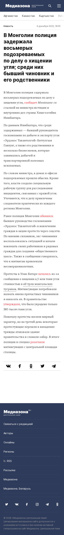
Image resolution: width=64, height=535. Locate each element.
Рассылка (9, 470)
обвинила (46, 216)
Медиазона (10, 479)
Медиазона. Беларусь (17, 488)
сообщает (30, 102)
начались (44, 274)
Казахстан (28, 15)
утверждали (12, 304)
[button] (59, 5)
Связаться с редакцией (18, 423)
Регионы (9, 451)
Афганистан (11, 15)
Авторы (8, 433)
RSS (9, 460)
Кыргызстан (46, 15)
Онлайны (9, 442)
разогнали (37, 342)
